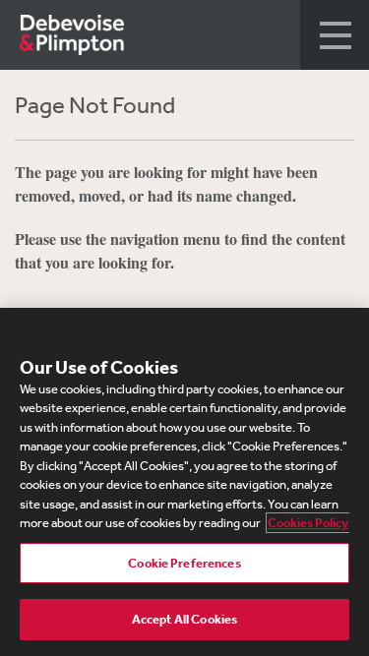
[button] (334, 35)
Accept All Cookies (184, 619)
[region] (184, 482)
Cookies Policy (308, 522)
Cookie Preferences (184, 563)
